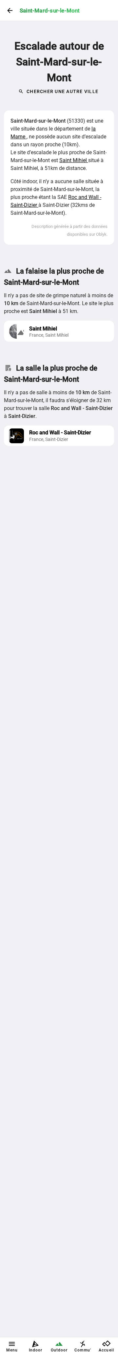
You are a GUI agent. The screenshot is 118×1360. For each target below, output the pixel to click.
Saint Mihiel (73, 160)
